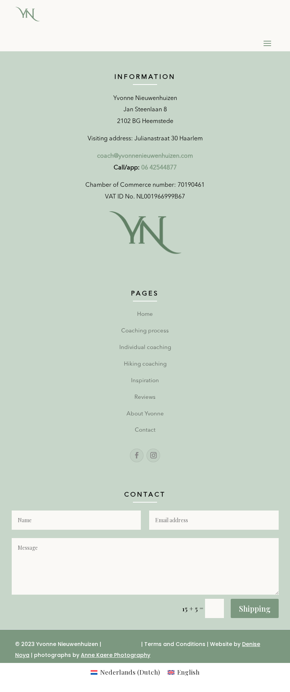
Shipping (254, 608)
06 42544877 (159, 168)
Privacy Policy (121, 644)
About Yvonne (145, 414)
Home (145, 314)
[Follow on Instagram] (153, 455)
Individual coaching (145, 348)
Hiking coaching (145, 364)
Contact (145, 430)
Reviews (145, 397)
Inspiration (145, 381)
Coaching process (145, 331)
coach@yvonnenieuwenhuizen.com (145, 156)
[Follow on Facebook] (136, 455)
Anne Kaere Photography (115, 655)
